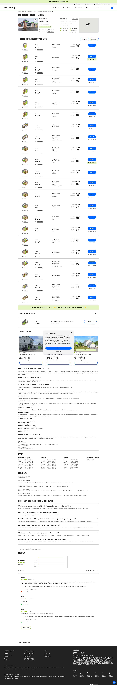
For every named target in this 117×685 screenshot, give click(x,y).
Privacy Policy (48, 656)
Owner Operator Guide (29, 658)
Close (58, 347)
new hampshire (37, 11)
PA (18, 669)
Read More (26, 627)
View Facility (90, 321)
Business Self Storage (29, 651)
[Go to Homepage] (8, 8)
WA (33, 669)
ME (40, 667)
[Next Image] (37, 24)
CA (11, 667)
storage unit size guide (83, 508)
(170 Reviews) (46, 23)
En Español (47, 653)
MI (47, 667)
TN (24, 669)
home (19, 11)
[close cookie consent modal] (71, 332)
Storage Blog (27, 656)
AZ (9, 667)
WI (35, 669)
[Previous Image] (20, 24)
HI (26, 667)
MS (51, 667)
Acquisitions (6, 653)
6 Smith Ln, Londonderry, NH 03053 (66, 321)
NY (7, 669)
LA (38, 667)
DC (20, 667)
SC (22, 669)
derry (44, 11)
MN (49, 667)
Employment (6, 656)
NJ (63, 667)
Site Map (46, 655)
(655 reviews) (26, 352)
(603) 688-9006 (29, 448)
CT (15, 667)
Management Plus (8, 651)
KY (36, 667)
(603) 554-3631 (50, 31)
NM (4, 669)
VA (31, 669)
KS (33, 667)
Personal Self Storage (29, 653)
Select (92, 45)
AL (4, 667)
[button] (58, 314)
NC (9, 669)
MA (45, 667)
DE (18, 667)
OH (11, 669)
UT (29, 669)
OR (16, 669)
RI (20, 669)
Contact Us (6, 658)
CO (13, 667)
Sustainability (7, 659)
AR (6, 667)
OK (14, 669)
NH (60, 667)
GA (24, 667)
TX (26, 669)
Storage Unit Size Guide (29, 659)
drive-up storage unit (85, 535)
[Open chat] (114, 682)
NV (58, 667)
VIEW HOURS (75, 18)
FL (22, 667)
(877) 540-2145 (90, 459)
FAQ (45, 651)
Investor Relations (8, 655)
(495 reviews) (81, 352)
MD (42, 667)
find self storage (27, 11)
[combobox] (104, 7)
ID (28, 667)
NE (56, 667)
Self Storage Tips (28, 655)
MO (54, 667)
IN (31, 667)
